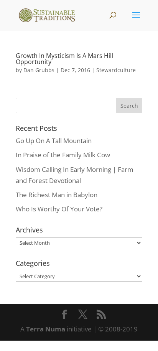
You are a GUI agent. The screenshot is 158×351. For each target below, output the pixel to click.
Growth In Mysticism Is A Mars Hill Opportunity (64, 58)
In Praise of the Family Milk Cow (63, 154)
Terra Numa (45, 329)
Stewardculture (116, 70)
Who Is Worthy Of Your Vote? (59, 208)
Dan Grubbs (38, 70)
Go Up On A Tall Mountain (54, 140)
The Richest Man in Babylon (56, 194)
